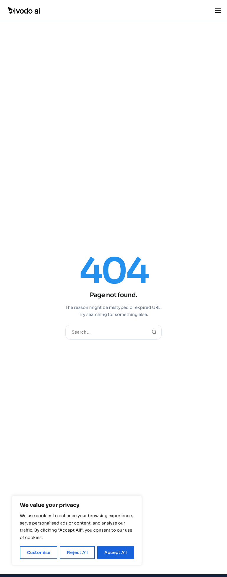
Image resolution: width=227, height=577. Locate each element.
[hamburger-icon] (218, 10)
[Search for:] (113, 332)
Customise (38, 552)
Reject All (77, 552)
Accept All (115, 552)
